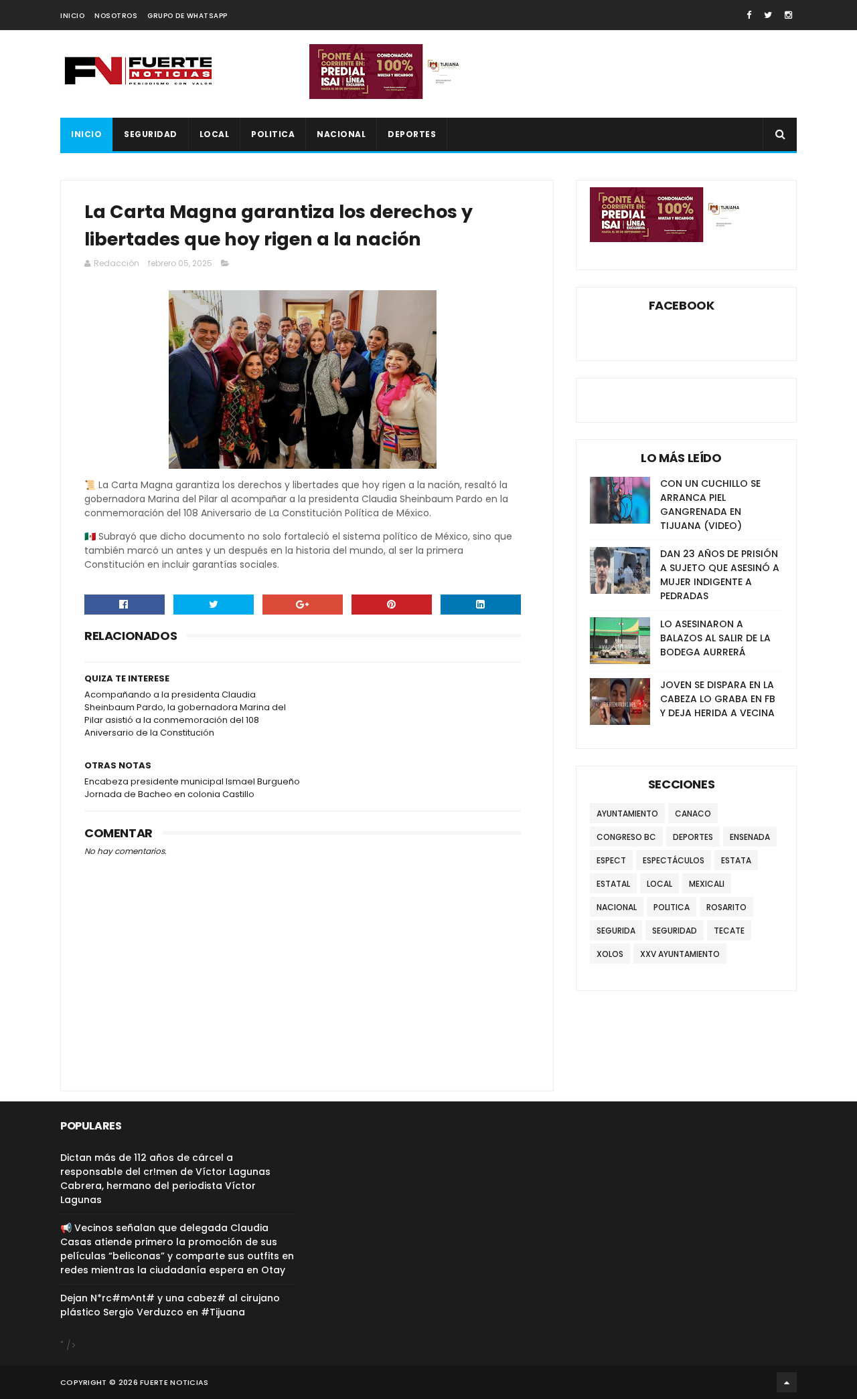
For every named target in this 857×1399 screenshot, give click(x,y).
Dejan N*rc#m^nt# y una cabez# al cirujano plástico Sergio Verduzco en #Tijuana (170, 1305)
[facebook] (749, 15)
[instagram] (788, 15)
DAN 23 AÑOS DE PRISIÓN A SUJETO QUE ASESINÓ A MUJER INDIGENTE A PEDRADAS (719, 575)
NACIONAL (341, 134)
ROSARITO (726, 907)
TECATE (729, 930)
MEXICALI (706, 883)
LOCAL (215, 134)
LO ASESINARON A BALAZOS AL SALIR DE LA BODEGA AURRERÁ (715, 638)
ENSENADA (750, 837)
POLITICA (273, 134)
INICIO (72, 16)
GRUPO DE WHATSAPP (187, 16)
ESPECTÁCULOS (673, 860)
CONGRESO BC (626, 837)
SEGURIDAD (150, 134)
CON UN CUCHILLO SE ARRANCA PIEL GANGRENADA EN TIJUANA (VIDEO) (710, 504)
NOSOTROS (115, 16)
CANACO (693, 813)
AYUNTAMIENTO (627, 813)
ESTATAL (613, 883)
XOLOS (610, 954)
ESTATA (736, 860)
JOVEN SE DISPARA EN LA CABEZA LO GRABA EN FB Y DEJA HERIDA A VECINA (717, 699)
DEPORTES (412, 134)
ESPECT (611, 860)
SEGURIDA (616, 930)
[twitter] (768, 15)
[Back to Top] (787, 1382)
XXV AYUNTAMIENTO (680, 954)
